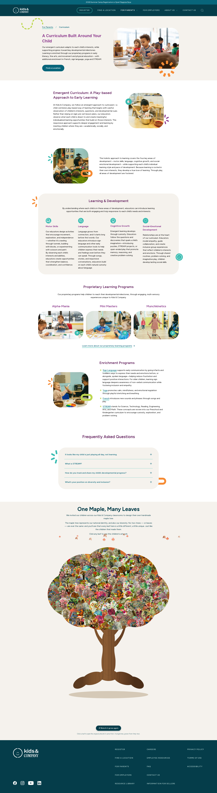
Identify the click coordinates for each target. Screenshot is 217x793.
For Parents (128, 10)
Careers (151, 749)
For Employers (151, 10)
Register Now (125, 2)
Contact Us (189, 10)
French (106, 398)
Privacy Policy (195, 749)
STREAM (107, 406)
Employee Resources (158, 758)
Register (84, 10)
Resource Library (125, 784)
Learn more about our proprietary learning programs (107, 346)
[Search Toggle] (202, 10)
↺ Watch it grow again (108, 728)
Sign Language (110, 370)
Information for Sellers (161, 784)
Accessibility (194, 766)
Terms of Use (194, 758)
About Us (170, 10)
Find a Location (106, 10)
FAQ (149, 766)
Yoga (105, 390)
